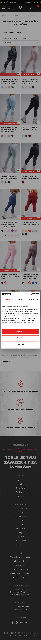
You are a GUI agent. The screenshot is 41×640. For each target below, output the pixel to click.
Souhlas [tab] (7, 299)
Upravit (19, 338)
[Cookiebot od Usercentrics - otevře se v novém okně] (30, 294)
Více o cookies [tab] (34, 299)
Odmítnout (20, 344)
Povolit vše (20, 331)
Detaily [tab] (20, 299)
